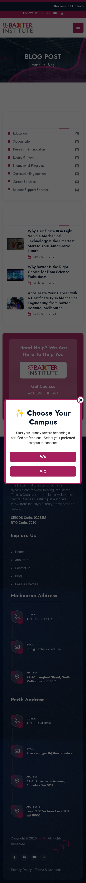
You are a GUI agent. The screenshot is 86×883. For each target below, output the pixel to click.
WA (43, 457)
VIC (43, 471)
